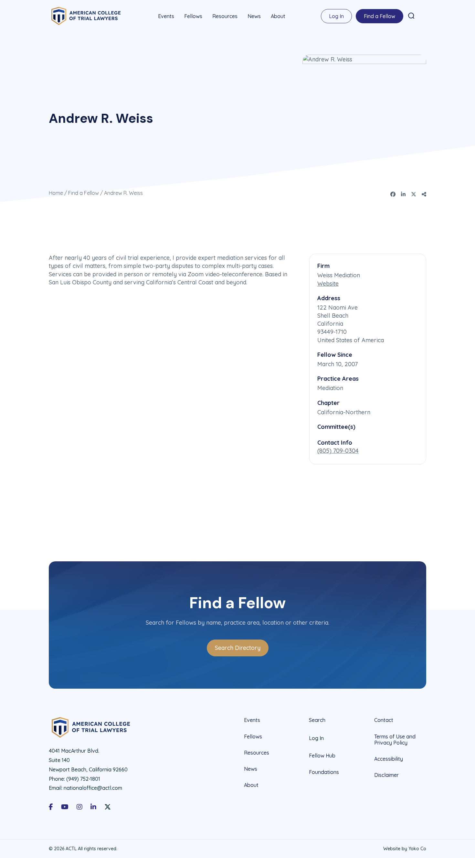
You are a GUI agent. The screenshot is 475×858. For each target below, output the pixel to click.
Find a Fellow (379, 16)
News (254, 16)
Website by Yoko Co (404, 849)
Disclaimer (386, 775)
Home (56, 193)
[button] (411, 16)
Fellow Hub (322, 755)
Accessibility (388, 759)
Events (166, 16)
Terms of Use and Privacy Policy (395, 739)
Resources (225, 16)
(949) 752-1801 (83, 779)
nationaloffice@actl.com (93, 788)
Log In (336, 16)
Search (317, 720)
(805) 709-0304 (338, 450)
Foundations (324, 772)
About (278, 16)
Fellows (193, 16)
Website (328, 283)
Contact (383, 720)
